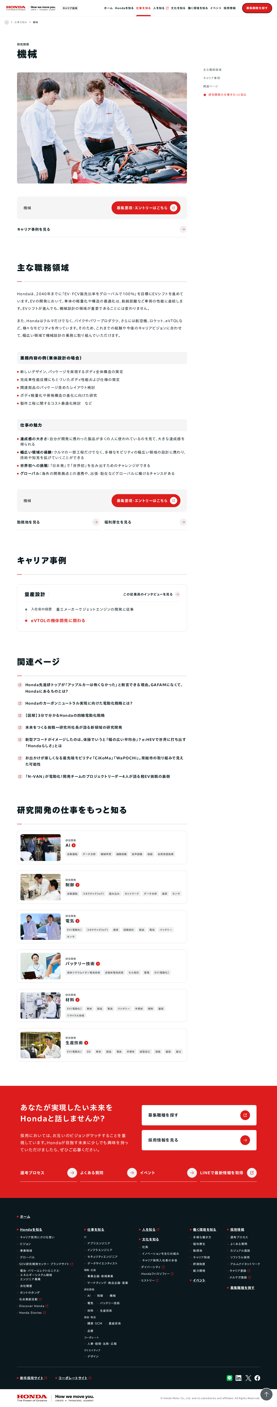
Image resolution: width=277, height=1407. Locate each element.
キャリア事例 (211, 78)
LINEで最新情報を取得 (222, 1173)
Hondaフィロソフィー (155, 1273)
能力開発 (199, 1270)
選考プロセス (32, 1173)
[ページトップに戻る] (266, 1394)
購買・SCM (94, 1323)
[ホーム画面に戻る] (7, 22)
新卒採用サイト (31, 1378)
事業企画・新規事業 (100, 1276)
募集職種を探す (163, 1115)
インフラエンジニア (100, 1250)
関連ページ (210, 86)
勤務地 (197, 1250)
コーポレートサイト (73, 1378)
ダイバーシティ (151, 1267)
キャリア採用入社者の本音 (159, 1260)
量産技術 (115, 1323)
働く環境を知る (198, 8)
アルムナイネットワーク (245, 1264)
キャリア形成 (201, 1257)
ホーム (108, 8)
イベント (215, 8)
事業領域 (26, 1250)
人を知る (159, 8)
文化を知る (178, 8)
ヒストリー (148, 1280)
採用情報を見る (163, 1140)
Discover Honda (31, 1306)
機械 (35, 22)
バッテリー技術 (110, 1303)
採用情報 (230, 8)
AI (89, 1295)
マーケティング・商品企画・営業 (107, 1282)
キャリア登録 (238, 1270)
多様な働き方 (202, 1237)
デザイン (93, 1356)
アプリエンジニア (99, 1243)
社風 (145, 1247)
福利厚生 (199, 1244)
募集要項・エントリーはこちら (142, 208)
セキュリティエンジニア (102, 1256)
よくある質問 (92, 1173)
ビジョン (25, 1244)
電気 (90, 1303)
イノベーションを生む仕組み (160, 1253)
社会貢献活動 (28, 1299)
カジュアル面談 (240, 1250)
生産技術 (106, 1310)
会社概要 (26, 1286)
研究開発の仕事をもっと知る (227, 94)
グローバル (27, 1257)
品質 (90, 1331)
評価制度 (199, 1264)
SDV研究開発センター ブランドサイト (44, 1264)
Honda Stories (30, 1312)
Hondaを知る (124, 8)
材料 (90, 1310)
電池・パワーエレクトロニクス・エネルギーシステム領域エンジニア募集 (40, 1275)
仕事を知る (143, 8)
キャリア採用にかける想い (37, 1237)
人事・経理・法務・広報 (102, 1343)
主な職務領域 (212, 69)
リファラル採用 (240, 1257)
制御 (100, 1295)
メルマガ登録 (238, 1277)
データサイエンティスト (102, 1263)
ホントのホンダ (30, 1292)
